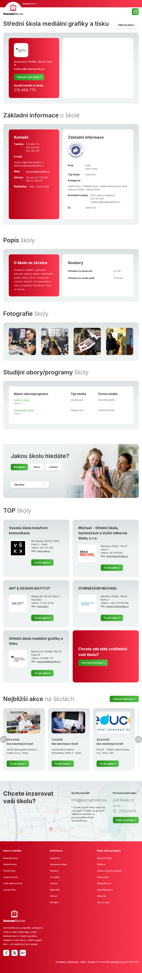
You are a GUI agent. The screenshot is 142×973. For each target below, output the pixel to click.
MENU (135, 11)
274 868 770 (25, 90)
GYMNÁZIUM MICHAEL (97, 588)
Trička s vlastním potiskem (109, 870)
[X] (15, 953)
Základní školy (10, 864)
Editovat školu (126, 25)
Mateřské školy (10, 858)
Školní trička (102, 877)
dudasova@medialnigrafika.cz (29, 69)
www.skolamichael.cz (117, 556)
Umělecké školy (90, 186)
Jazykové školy (10, 877)
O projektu (55, 877)
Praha (88, 165)
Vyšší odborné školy (12, 883)
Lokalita (53, 467)
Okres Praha (91, 168)
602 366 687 (33, 150)
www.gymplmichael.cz (117, 606)
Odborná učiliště (76, 189)
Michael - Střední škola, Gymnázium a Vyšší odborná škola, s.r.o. (102, 533)
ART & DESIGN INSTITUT (29, 588)
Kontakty (54, 902)
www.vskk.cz (43, 551)
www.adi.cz (43, 606)
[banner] (13, 9)
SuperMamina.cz (105, 889)
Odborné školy (92, 189)
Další (138, 739)
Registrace (55, 858)
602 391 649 (32, 147)
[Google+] (23, 953)
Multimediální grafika (24, 410)
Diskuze (54, 883)
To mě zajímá (42, 562)
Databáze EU (29, 3)
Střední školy (74, 186)
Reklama (54, 870)
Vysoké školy (9, 889)
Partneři (54, 896)
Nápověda (55, 889)
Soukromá (90, 174)
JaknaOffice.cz (104, 883)
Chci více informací (92, 662)
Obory (36, 467)
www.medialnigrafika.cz (38, 171)
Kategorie (19, 467)
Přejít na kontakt (125, 820)
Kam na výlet (103, 902)
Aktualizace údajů (58, 864)
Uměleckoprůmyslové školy (113, 186)
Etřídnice (101, 864)
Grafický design (22, 400)
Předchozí (3, 739)
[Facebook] (6, 953)
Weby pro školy (104, 858)
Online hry (101, 896)
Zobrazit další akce (123, 699)
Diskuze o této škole (28, 77)
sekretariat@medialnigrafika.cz (29, 165)
